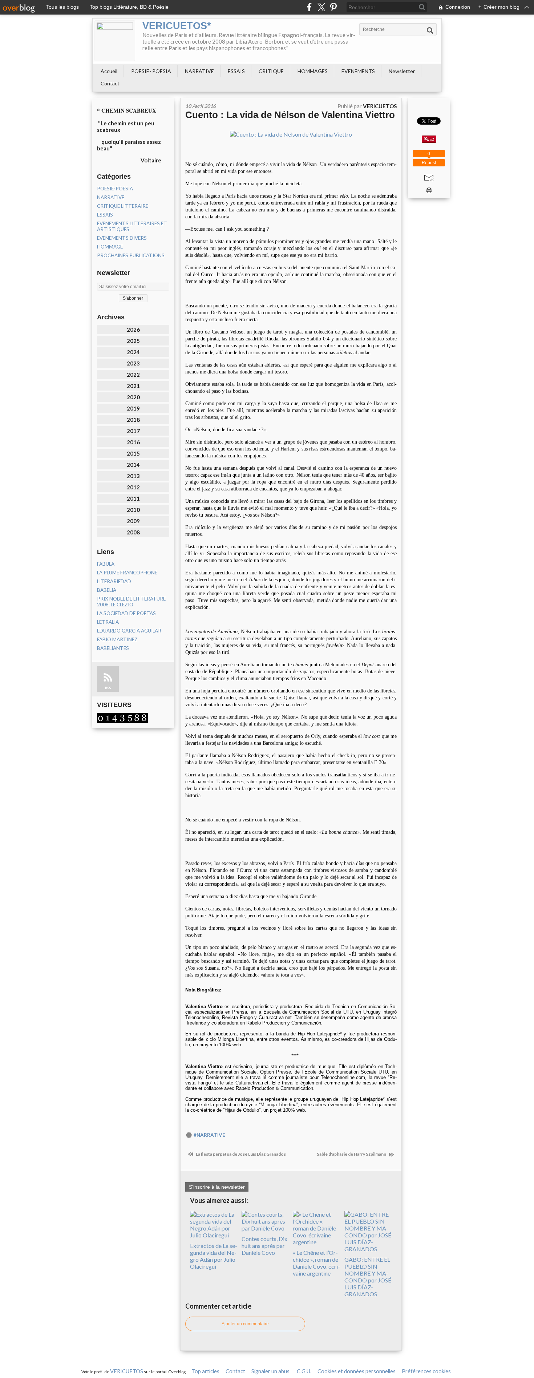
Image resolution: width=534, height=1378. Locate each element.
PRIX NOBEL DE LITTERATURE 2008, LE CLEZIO (131, 601)
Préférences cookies (426, 1371)
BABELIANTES (113, 648)
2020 (133, 397)
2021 (133, 386)
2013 (133, 476)
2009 (133, 521)
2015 (133, 453)
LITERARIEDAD (114, 581)
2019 (133, 408)
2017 (133, 431)
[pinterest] (333, 7)
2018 (133, 419)
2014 (133, 464)
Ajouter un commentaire (245, 1323)
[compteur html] (122, 717)
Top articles (205, 1371)
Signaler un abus (271, 1371)
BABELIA (106, 590)
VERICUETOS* (176, 25)
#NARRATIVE (209, 1135)
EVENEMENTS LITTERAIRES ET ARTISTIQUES (132, 226)
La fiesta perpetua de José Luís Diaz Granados (240, 1154)
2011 (133, 498)
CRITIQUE (271, 71)
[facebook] (309, 7)
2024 (133, 352)
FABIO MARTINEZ (117, 639)
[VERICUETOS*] (114, 40)
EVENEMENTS (358, 71)
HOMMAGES (313, 71)
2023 (133, 363)
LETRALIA (108, 622)
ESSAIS (236, 71)
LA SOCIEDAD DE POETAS (126, 613)
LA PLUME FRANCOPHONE (127, 572)
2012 (133, 487)
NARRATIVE (199, 71)
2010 (133, 509)
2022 (133, 374)
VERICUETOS (126, 1371)
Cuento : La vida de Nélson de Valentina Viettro (290, 114)
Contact (110, 83)
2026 (133, 329)
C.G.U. (304, 1371)
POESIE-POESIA (115, 188)
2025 (133, 341)
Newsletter (402, 71)
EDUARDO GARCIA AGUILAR (129, 631)
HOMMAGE (110, 247)
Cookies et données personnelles (356, 1371)
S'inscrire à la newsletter (217, 1187)
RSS (108, 688)
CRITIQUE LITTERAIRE (122, 206)
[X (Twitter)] (321, 7)
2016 (133, 442)
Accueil (109, 71)
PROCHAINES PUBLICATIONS (131, 255)
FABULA (105, 564)
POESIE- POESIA (151, 71)
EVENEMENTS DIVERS (122, 238)
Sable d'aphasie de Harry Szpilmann (352, 1154)
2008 (133, 532)
